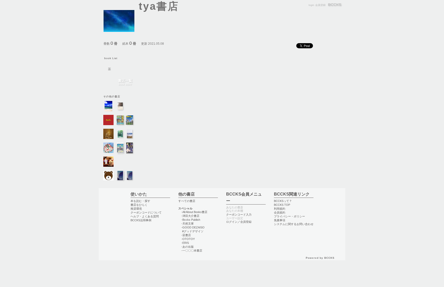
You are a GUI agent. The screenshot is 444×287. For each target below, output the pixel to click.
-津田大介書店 (190, 215)
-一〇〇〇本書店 (191, 250)
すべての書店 (186, 200)
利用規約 (279, 208)
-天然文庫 (187, 223)
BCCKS (335, 5)
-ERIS (185, 242)
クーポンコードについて (146, 212)
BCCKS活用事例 (141, 220)
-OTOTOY (188, 238)
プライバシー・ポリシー (289, 216)
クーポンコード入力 (239, 214)
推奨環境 (136, 208)
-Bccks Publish (190, 219)
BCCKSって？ (283, 200)
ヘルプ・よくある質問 (145, 216)
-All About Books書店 (194, 212)
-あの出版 (187, 246)
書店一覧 (125, 82)
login (311, 5)
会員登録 (320, 5)
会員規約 (279, 212)
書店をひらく (139, 204)
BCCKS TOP (282, 204)
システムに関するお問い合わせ (293, 224)
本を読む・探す (140, 200)
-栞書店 (186, 235)
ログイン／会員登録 (239, 221)
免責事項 (279, 220)
